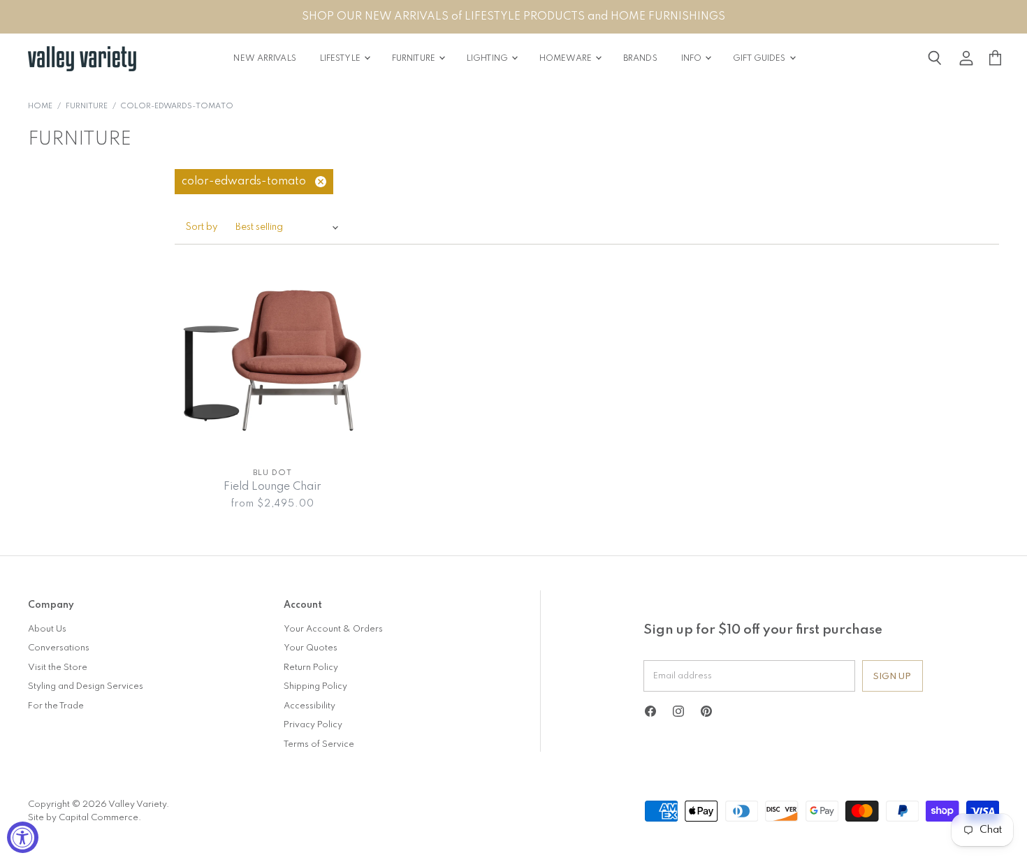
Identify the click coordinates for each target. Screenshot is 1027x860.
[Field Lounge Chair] (272, 360)
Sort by (202, 227)
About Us (47, 629)
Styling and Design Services (85, 686)
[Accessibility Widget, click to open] (22, 837)
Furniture (414, 58)
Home (40, 106)
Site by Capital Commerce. (84, 817)
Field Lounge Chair (272, 487)
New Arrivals (264, 58)
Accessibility (309, 705)
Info (692, 58)
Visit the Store (57, 667)
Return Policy (311, 667)
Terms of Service (319, 744)
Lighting (488, 58)
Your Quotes (310, 648)
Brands (640, 58)
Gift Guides (760, 58)
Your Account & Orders (333, 629)
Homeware (566, 58)
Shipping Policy (315, 686)
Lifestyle (341, 58)
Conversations (58, 648)
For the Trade (56, 705)
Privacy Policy (313, 724)
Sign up (892, 676)
